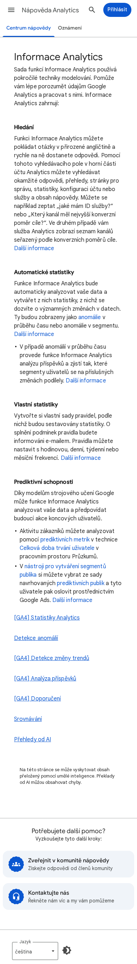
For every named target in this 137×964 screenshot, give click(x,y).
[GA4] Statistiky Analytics (47, 617)
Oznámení (70, 28)
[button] (11, 9)
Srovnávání (28, 719)
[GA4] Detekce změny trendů (51, 658)
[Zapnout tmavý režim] (66, 950)
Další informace (34, 248)
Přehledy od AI (32, 739)
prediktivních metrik (65, 539)
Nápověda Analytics (50, 10)
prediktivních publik (80, 583)
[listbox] (35, 951)
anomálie (89, 317)
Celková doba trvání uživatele (57, 548)
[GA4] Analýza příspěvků (45, 678)
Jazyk (25, 941)
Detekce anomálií (36, 638)
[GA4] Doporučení (37, 698)
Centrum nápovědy (28, 28)
